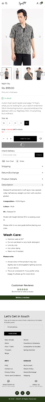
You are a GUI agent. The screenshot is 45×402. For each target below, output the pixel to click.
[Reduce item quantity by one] (3, 139)
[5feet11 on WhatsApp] (22, 393)
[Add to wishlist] (40, 138)
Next (43, 73)
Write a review (22, 298)
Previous (1, 73)
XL (4, 123)
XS (27, 123)
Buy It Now (30, 144)
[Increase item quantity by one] (11, 139)
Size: (5, 118)
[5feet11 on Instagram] (28, 393)
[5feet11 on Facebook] (17, 393)
